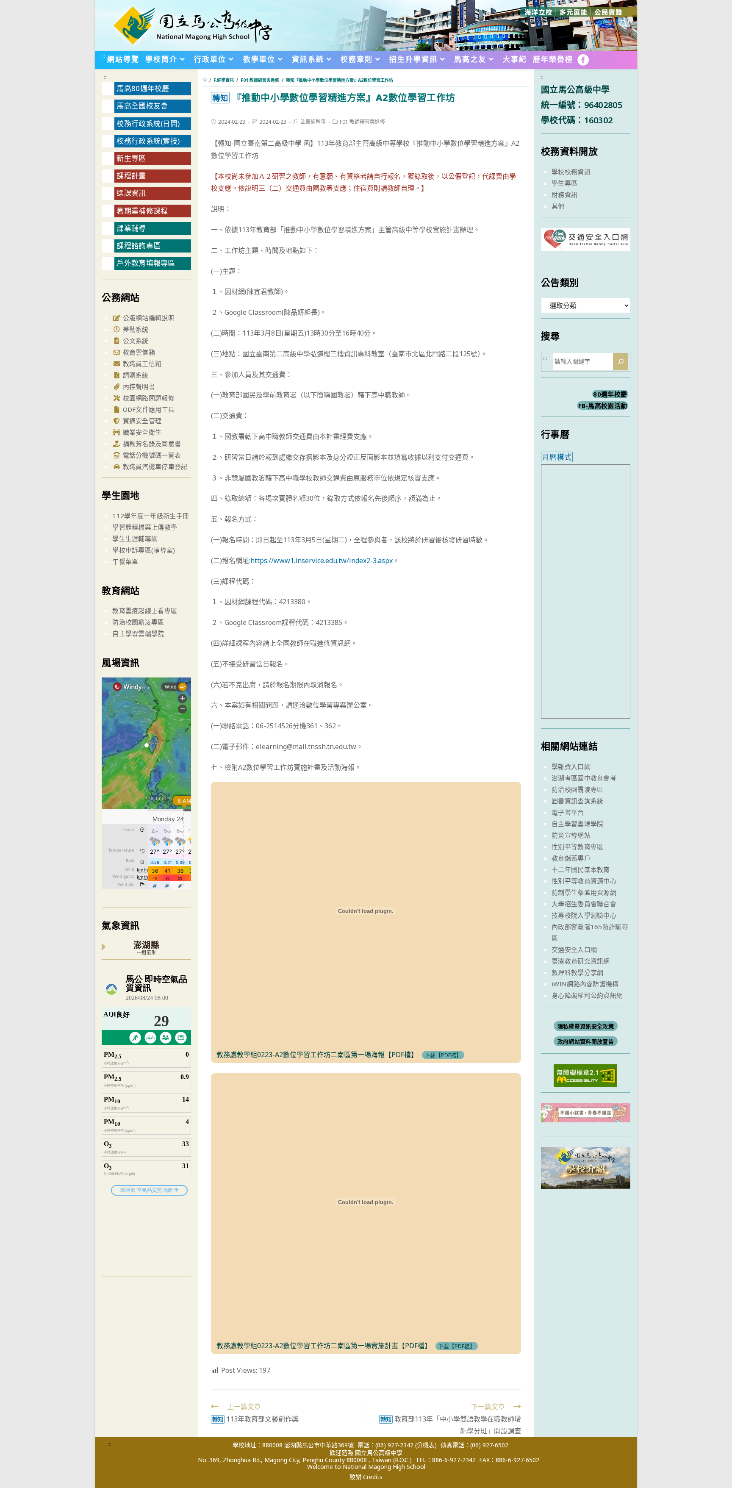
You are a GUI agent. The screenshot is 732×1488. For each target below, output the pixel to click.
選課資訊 (131, 193)
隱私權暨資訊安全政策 (585, 1026)
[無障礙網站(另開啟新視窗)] (585, 1074)
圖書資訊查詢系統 (577, 801)
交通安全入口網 (574, 949)
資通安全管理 (141, 420)
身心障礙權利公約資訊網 (587, 995)
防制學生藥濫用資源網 (584, 892)
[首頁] (204, 80)
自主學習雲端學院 (138, 633)
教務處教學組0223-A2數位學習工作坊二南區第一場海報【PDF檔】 (317, 1054)
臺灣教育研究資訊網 (581, 961)
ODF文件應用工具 (148, 409)
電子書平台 (568, 812)
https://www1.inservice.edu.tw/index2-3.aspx (321, 560)
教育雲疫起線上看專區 (144, 610)
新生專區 (131, 158)
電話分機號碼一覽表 (151, 455)
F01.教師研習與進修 (362, 121)
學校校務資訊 (571, 171)
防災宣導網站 (571, 835)
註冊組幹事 (313, 121)
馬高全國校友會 (142, 106)
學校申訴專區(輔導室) (143, 550)
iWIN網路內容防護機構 (585, 984)
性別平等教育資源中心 (584, 881)
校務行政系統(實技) (148, 141)
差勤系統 (135, 329)
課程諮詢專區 (138, 245)
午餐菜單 (125, 561)
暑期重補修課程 (142, 211)
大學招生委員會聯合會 (584, 903)
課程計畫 (131, 175)
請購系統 (135, 375)
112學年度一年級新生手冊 (150, 515)
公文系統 (135, 340)
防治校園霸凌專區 (138, 622)
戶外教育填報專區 (145, 263)
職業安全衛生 (141, 432)
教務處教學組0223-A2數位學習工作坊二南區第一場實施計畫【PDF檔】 (323, 1345)
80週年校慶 (610, 394)
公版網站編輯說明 (148, 318)
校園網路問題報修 (148, 398)
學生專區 (564, 183)
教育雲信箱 (138, 352)
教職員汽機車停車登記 (154, 466)
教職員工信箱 (141, 363)
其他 (558, 206)
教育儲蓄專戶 (571, 858)
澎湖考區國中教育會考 (584, 778)
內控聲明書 (138, 386)
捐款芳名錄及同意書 (151, 443)
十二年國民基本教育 (581, 869)
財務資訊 (564, 194)
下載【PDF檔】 (443, 1055)
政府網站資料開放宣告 (585, 1041)
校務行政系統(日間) (148, 123)
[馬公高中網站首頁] (192, 24)
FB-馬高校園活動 (602, 405)
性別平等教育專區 (577, 846)
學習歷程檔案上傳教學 (144, 527)
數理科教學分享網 (577, 972)
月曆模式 (556, 457)
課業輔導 (131, 228)
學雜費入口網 (571, 766)
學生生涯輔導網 (135, 538)
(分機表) (426, 1445)
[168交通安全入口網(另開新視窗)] (585, 243)
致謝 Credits (366, 1477)
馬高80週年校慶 (142, 88)
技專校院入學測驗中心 (584, 915)
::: (103, 55)
